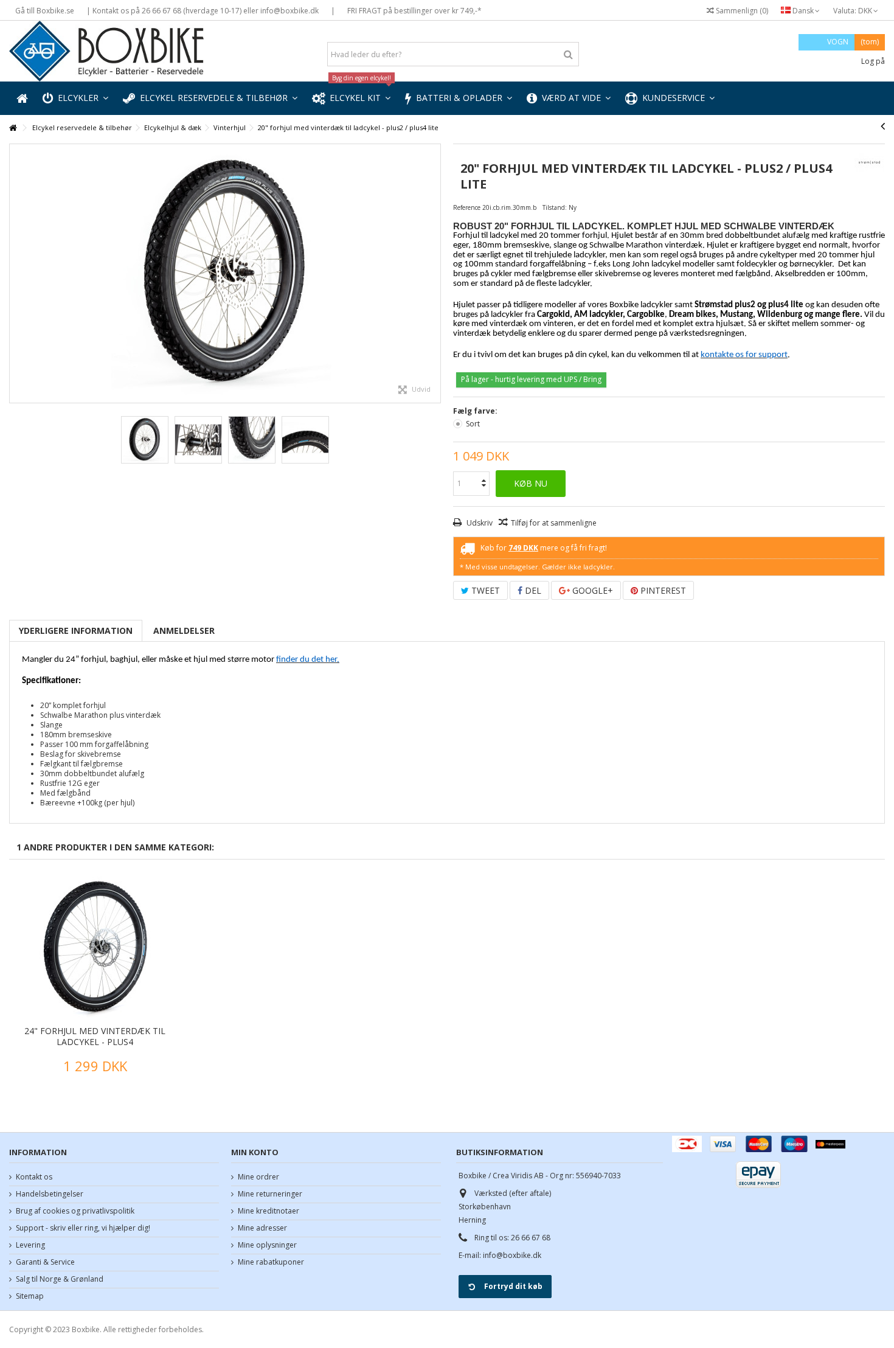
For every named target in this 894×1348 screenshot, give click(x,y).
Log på (872, 61)
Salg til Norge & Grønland (59, 1279)
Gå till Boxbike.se (44, 10)
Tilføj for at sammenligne (554, 523)
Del (531, 590)
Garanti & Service (45, 1262)
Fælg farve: (476, 411)
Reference (466, 207)
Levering (30, 1245)
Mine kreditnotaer (268, 1211)
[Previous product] (883, 126)
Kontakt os (34, 1177)
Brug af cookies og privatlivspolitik (75, 1211)
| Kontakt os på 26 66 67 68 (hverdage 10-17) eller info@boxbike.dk (202, 10)
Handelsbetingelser (49, 1194)
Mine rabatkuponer (271, 1262)
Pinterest (662, 590)
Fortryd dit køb (513, 1286)
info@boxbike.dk (512, 1255)
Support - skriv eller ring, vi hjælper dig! (83, 1228)
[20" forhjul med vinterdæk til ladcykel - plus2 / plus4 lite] (225, 273)
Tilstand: (554, 207)
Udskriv (479, 523)
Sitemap (30, 1296)
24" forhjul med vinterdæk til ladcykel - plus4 (94, 1036)
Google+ (591, 590)
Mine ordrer (258, 1177)
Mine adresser (262, 1228)
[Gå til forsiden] (12, 128)
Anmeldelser (184, 630)
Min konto (255, 1152)
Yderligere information (76, 630)
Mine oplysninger (267, 1245)
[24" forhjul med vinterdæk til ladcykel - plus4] (95, 947)
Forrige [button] (16, 273)
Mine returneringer (270, 1194)
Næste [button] (434, 273)
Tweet (484, 590)
